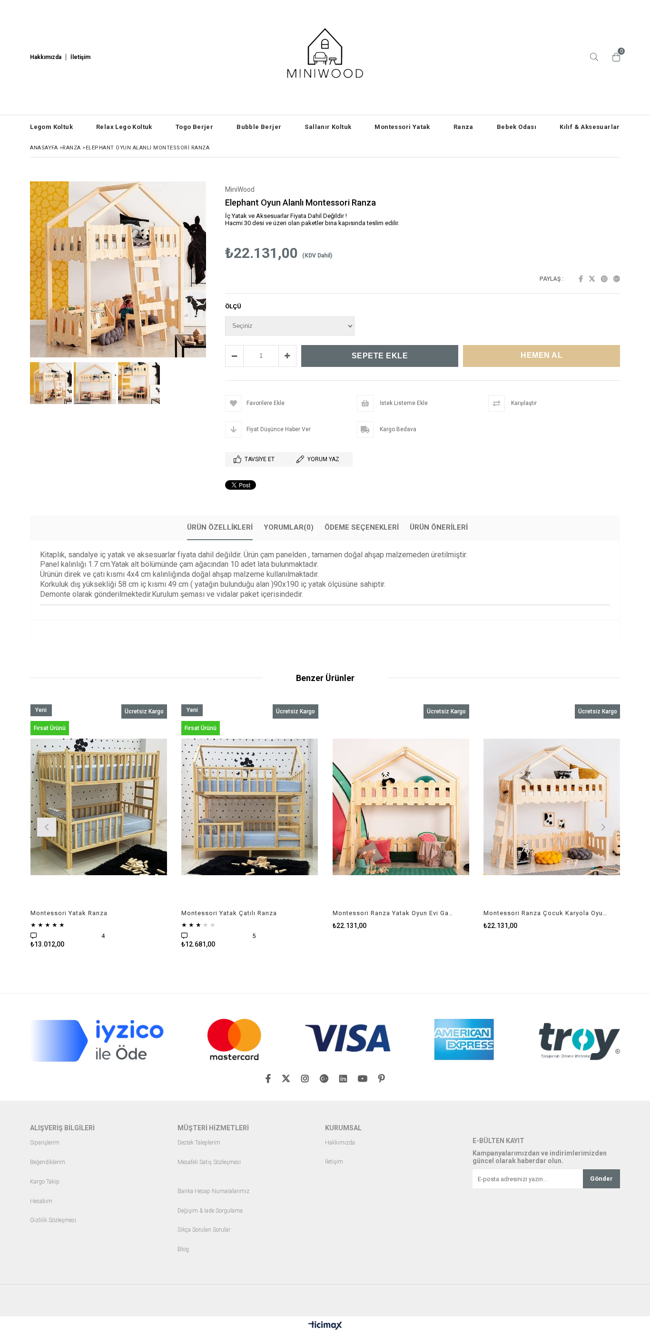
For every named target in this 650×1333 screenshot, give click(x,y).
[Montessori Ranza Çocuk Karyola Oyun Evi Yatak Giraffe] (551, 806)
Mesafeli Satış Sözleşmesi (209, 1162)
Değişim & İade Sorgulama (210, 1211)
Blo (181, 1249)
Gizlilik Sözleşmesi (53, 1220)
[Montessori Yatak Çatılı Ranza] (249, 806)
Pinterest (604, 279)
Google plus (616, 279)
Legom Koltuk (51, 126)
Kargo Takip (44, 1182)
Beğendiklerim (47, 1162)
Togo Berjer (194, 126)
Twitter (592, 279)
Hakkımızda (340, 1143)
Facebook (581, 279)
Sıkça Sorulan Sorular (203, 1230)
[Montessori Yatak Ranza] (98, 806)
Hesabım (41, 1201)
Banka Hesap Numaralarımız (213, 1191)
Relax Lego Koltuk (124, 126)
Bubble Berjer (258, 126)
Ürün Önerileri (439, 527)
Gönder (601, 1178)
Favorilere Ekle (98, 826)
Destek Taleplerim (198, 1143)
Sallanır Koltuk (328, 126)
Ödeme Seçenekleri (362, 527)
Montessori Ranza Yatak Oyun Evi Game (395, 913)
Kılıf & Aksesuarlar (590, 126)
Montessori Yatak (402, 126)
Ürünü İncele (131, 826)
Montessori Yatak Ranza (69, 913)
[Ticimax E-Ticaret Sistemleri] (325, 1326)
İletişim (334, 1162)
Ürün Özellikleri (220, 527)
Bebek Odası (516, 126)
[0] (614, 57)
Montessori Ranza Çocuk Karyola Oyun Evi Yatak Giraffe (546, 913)
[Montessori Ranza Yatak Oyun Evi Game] (401, 806)
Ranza (463, 126)
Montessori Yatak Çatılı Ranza (229, 913)
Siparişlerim (44, 1143)
